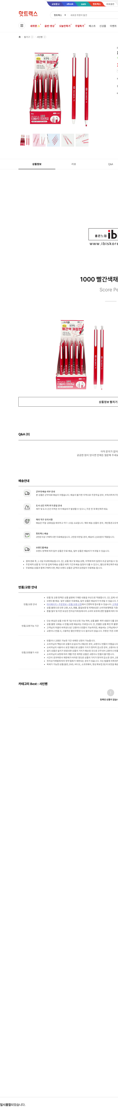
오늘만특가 (65, 26)
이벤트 (113, 26)
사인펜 (40, 36)
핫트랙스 (58, 15)
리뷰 (73, 164)
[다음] (103, 89)
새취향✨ (35, 26)
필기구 (27, 36)
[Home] (19, 37)
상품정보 (36, 164)
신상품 (102, 26)
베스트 (92, 26)
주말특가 (79, 26)
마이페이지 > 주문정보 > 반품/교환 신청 (64, 604)
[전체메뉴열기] (21, 25)
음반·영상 (49, 26)
